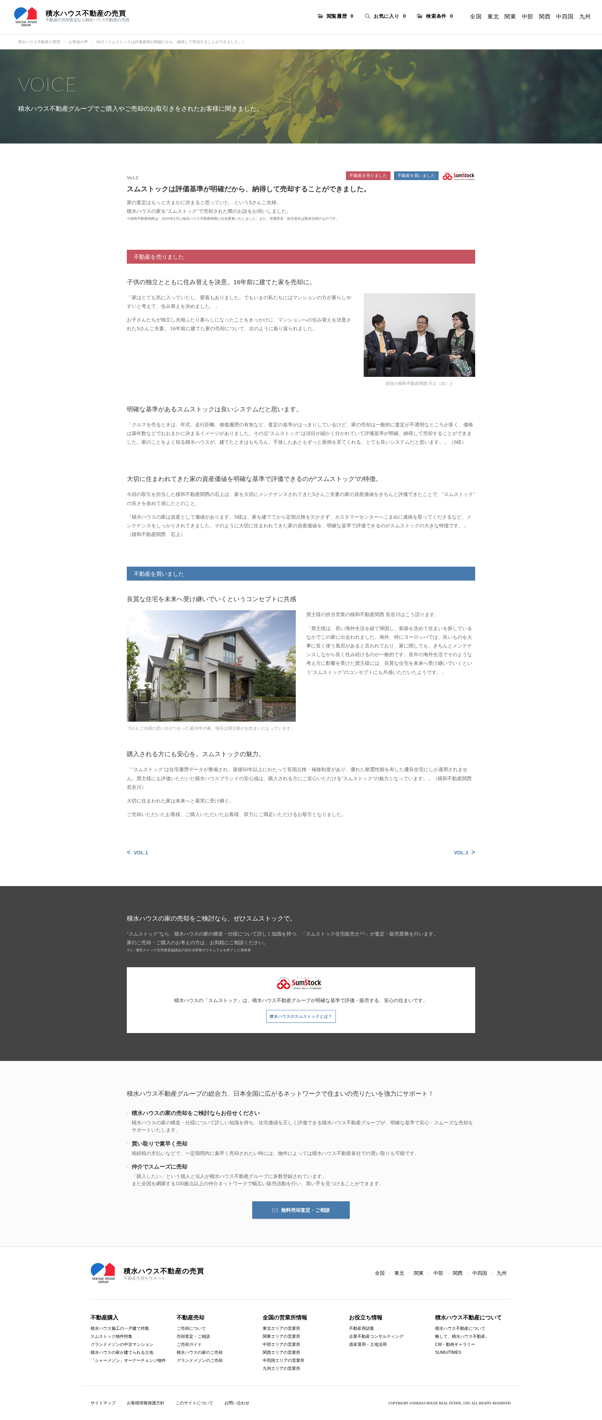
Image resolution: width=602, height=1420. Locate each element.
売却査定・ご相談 (193, 1336)
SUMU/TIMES (448, 1352)
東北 (493, 17)
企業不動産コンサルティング (376, 1336)
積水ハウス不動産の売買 (39, 42)
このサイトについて (194, 1402)
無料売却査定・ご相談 (305, 1210)
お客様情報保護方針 (145, 1402)
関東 (510, 17)
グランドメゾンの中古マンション (122, 1344)
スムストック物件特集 (111, 1336)
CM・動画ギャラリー (455, 1344)
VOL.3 (461, 852)
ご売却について (191, 1328)
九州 (585, 17)
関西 (544, 17)
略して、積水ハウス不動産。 (462, 1336)
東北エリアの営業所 (281, 1328)
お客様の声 (78, 42)
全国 (475, 17)
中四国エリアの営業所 (283, 1360)
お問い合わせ (236, 1402)
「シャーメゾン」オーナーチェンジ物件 (128, 1360)
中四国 (564, 17)
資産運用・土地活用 (368, 1344)
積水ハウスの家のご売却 (200, 1352)
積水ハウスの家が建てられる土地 (122, 1352)
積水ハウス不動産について (460, 1328)
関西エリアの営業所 (281, 1352)
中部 (527, 17)
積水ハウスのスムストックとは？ (301, 1016)
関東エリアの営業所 (281, 1336)
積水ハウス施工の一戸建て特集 (120, 1328)
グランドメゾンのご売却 (200, 1360)
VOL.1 (141, 852)
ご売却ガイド (189, 1344)
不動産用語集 (361, 1328)
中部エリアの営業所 (281, 1344)
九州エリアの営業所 (281, 1368)
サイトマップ (103, 1402)
